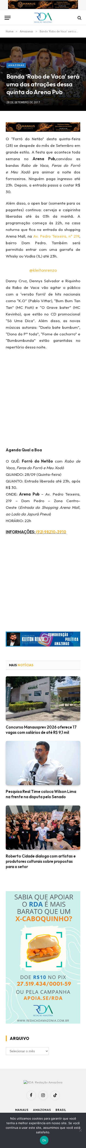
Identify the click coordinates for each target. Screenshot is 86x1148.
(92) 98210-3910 (51, 531)
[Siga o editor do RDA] (43, 640)
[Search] (79, 18)
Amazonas (16, 65)
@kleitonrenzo (43, 270)
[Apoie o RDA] (43, 958)
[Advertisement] (43, 400)
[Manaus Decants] (43, 5)
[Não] (80, 1130)
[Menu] (8, 18)
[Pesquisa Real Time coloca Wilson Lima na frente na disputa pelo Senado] (43, 763)
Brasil (60, 1110)
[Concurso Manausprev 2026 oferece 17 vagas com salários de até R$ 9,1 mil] (43, 698)
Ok (44, 1140)
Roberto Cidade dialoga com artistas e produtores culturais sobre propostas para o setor (41, 861)
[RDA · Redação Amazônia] (43, 17)
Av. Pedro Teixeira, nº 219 (56, 236)
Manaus (21, 1110)
